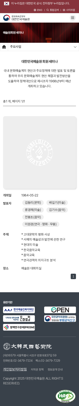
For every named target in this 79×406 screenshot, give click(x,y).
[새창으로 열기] (19, 310)
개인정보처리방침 (15, 369)
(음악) (57, 210)
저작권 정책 (37, 369)
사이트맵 (70, 9)
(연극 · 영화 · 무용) (41, 224)
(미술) (57, 203)
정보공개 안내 (55, 369)
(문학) (33, 203)
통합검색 (54, 9)
